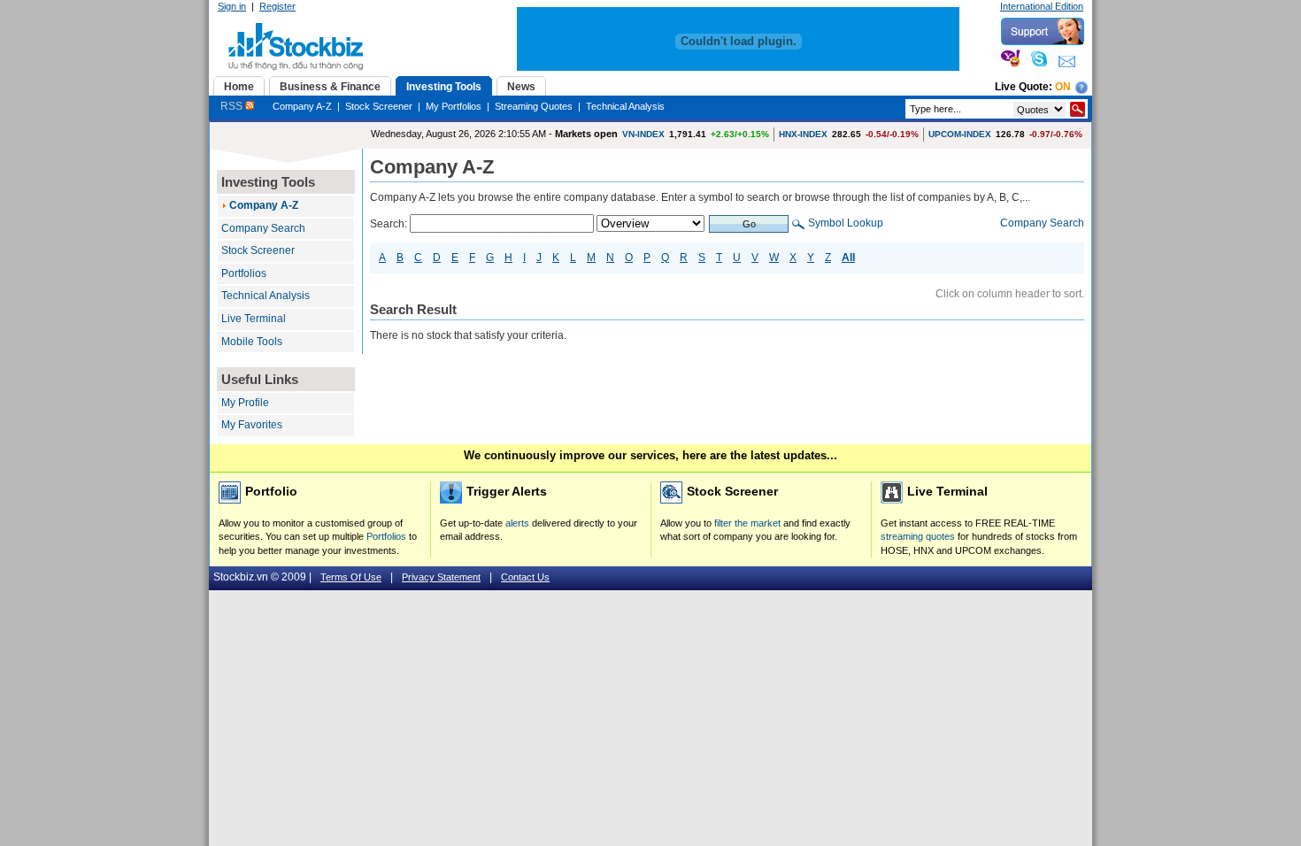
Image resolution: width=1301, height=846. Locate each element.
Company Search (263, 228)
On (1063, 87)
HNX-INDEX (803, 134)
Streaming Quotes (534, 106)
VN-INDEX (643, 134)
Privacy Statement (441, 577)
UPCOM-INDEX (959, 134)
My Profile (245, 402)
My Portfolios (453, 106)
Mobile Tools (251, 341)
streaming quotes (918, 536)
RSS (232, 106)
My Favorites (251, 425)
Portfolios (243, 273)
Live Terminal (253, 318)
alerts (517, 523)
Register (277, 6)
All (848, 257)
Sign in (232, 6)
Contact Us (525, 577)
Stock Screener (378, 106)
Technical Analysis (625, 106)
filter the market (747, 523)
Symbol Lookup (845, 223)
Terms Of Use (350, 577)
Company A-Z (302, 106)
